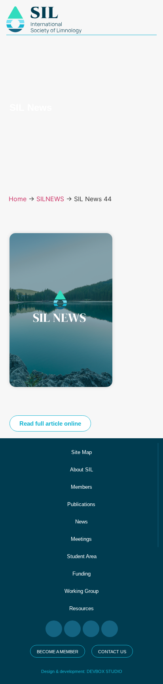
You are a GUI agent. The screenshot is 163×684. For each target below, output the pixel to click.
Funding (81, 574)
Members (81, 487)
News (81, 522)
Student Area (82, 556)
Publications (81, 504)
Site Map (81, 452)
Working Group (81, 591)
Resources (81, 608)
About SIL (81, 470)
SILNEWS (50, 199)
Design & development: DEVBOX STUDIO (81, 671)
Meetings (81, 539)
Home (18, 199)
